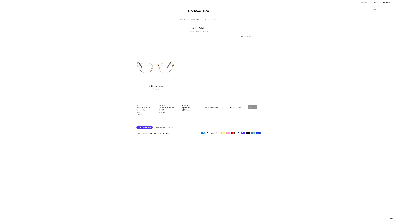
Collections (197, 31)
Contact (139, 115)
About (138, 105)
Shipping (162, 105)
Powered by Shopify (163, 133)
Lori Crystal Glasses (156, 86)
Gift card (162, 112)
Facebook (187, 105)
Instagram (187, 108)
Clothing (195, 19)
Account (364, 2)
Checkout (387, 2)
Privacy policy (140, 110)
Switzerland (163, 127)
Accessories (210, 19)
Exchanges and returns (166, 108)
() (376, 2)
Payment (139, 112)
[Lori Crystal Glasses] (155, 64)
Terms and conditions (143, 108)
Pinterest (187, 110)
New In (182, 19)
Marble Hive (152, 133)
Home (191, 31)
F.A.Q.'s (161, 110)
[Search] (392, 10)
